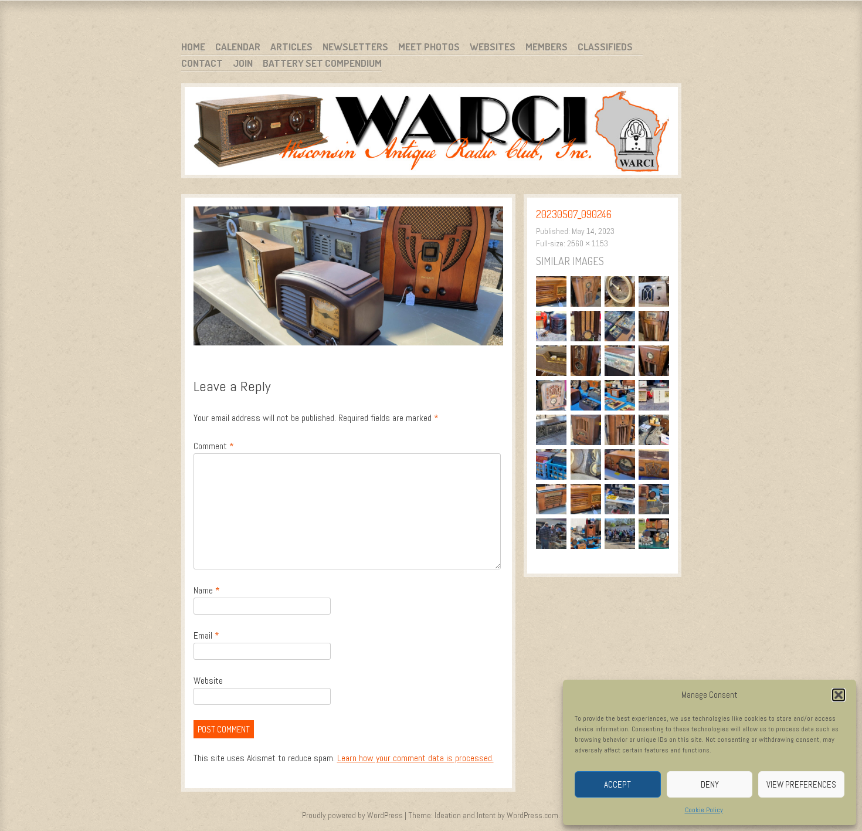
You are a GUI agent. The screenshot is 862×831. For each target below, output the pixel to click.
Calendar (237, 46)
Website (208, 680)
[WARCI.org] (431, 132)
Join (243, 63)
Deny (710, 784)
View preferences (801, 784)
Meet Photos (429, 46)
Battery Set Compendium (322, 63)
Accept (617, 784)
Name (207, 590)
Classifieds (605, 46)
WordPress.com (532, 815)
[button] (838, 695)
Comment (214, 446)
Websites (492, 46)
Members (546, 46)
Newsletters (355, 46)
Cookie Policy (704, 810)
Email (206, 635)
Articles (291, 46)
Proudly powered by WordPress (352, 815)
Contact (202, 63)
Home (193, 46)
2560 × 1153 (587, 243)
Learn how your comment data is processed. (415, 758)
